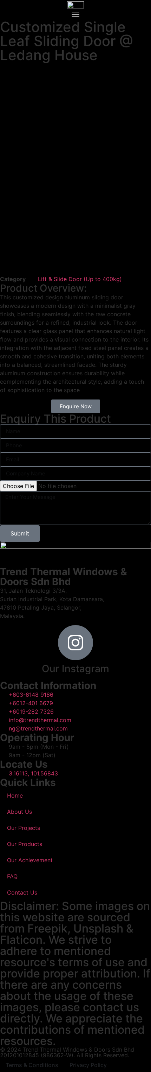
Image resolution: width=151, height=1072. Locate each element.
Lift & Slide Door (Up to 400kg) (80, 278)
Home (15, 795)
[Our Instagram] (75, 642)
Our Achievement (30, 860)
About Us (19, 811)
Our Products (24, 843)
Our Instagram (75, 669)
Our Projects (23, 827)
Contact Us (22, 892)
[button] (75, 14)
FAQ (12, 876)
